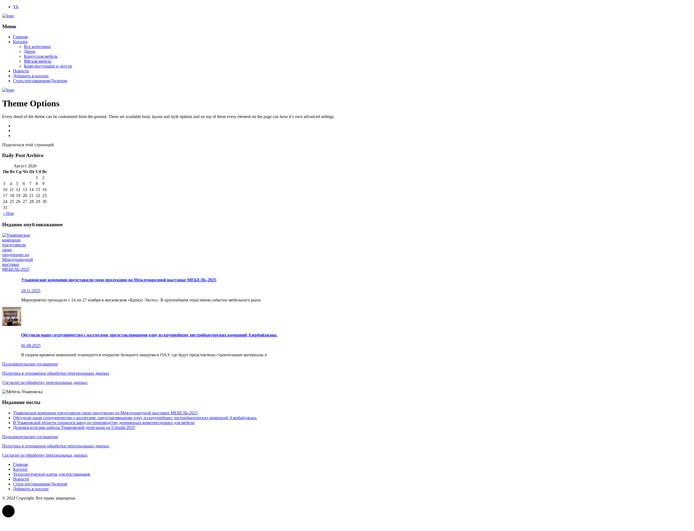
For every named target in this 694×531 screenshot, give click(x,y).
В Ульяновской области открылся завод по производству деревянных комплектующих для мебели (104, 422)
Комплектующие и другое (48, 66)
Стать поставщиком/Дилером (40, 80)
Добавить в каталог (31, 76)
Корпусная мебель (40, 56)
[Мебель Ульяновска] (8, 16)
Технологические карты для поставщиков (51, 474)
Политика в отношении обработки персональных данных (55, 373)
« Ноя (8, 213)
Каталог (20, 41)
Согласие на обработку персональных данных (45, 382)
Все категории (37, 46)
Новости (21, 71)
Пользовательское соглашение (30, 364)
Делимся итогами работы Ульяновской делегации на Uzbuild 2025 (74, 427)
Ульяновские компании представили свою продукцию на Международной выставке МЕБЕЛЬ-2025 (105, 413)
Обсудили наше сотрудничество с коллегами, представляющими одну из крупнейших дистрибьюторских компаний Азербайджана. (135, 417)
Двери (30, 51)
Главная (20, 36)
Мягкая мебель (37, 61)
